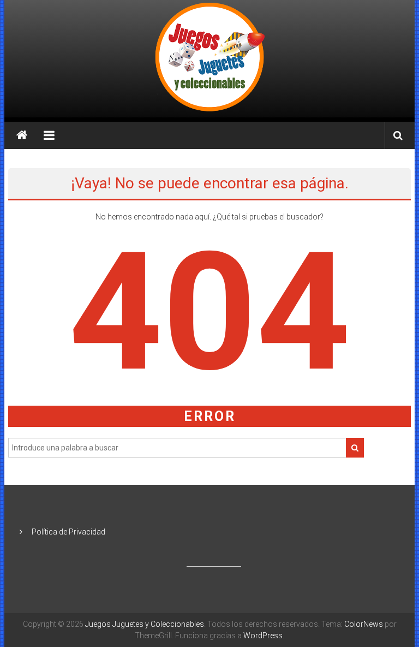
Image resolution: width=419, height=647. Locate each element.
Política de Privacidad (68, 531)
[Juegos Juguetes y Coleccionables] (209, 58)
